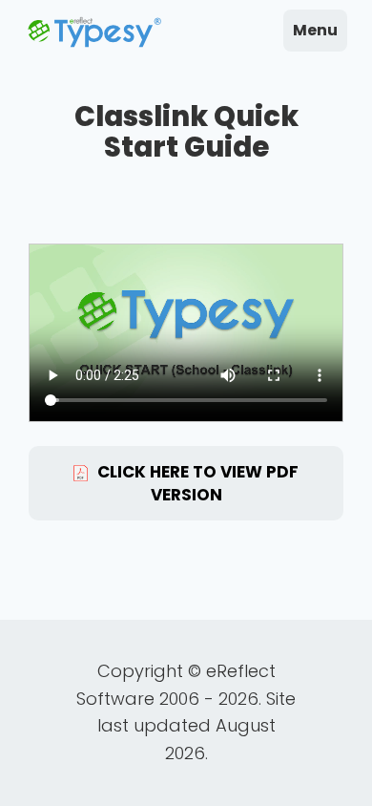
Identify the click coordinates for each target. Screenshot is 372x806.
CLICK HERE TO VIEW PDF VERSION (198, 483)
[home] (94, 33)
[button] (315, 30)
